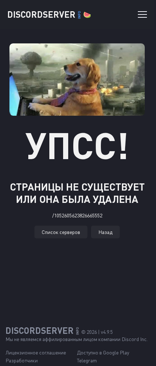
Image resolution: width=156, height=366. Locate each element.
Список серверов (61, 232)
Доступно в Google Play (103, 352)
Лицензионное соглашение (35, 352)
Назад (105, 232)
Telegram (87, 360)
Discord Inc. (135, 339)
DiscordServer (49, 14)
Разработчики (21, 360)
